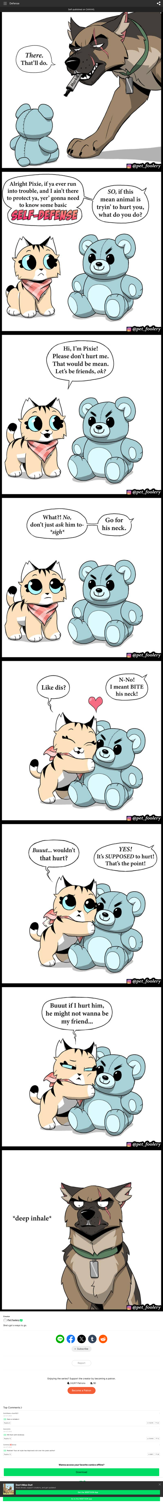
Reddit (103, 1339)
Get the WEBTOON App (88, 1492)
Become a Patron (81, 1390)
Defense (14, 3)
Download (81, 1472)
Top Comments (11, 1407)
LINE (60, 1339)
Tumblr (92, 1339)
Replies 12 (7, 1438)
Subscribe (82, 1348)
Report (81, 1363)
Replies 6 (7, 1423)
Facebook (71, 1339)
